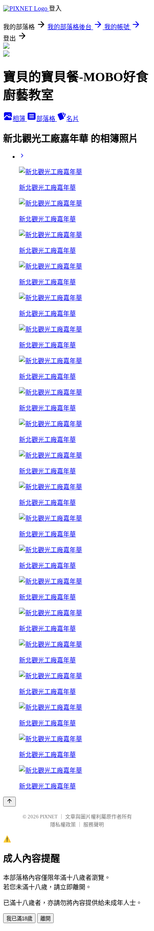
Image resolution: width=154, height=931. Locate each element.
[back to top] (9, 802)
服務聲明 (93, 824)
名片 (72, 118)
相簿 (20, 118)
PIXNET (49, 817)
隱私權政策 (63, 824)
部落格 (46, 118)
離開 (45, 919)
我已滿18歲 (19, 919)
